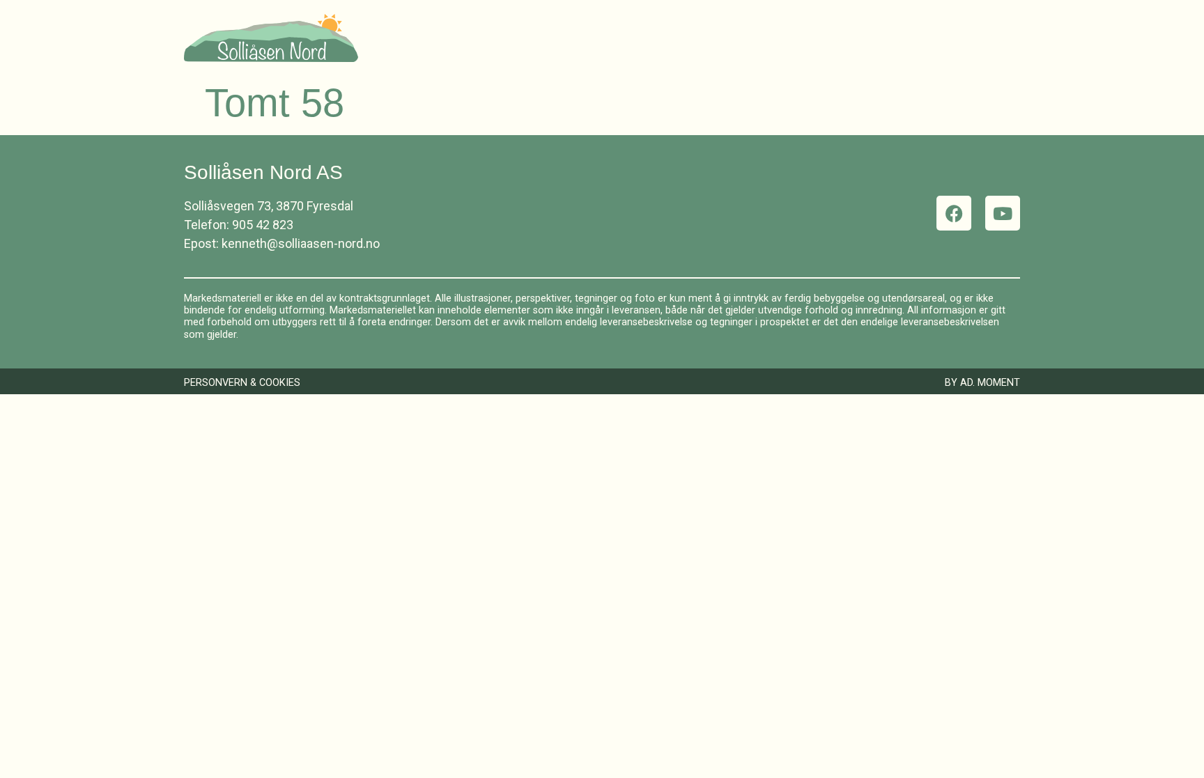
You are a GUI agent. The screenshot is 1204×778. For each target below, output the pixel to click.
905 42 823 (262, 224)
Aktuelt (920, 37)
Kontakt (995, 37)
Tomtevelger (759, 37)
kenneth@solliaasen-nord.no (301, 243)
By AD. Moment (982, 383)
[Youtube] (1002, 213)
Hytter (671, 37)
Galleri (848, 37)
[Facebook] (953, 213)
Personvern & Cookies (242, 383)
